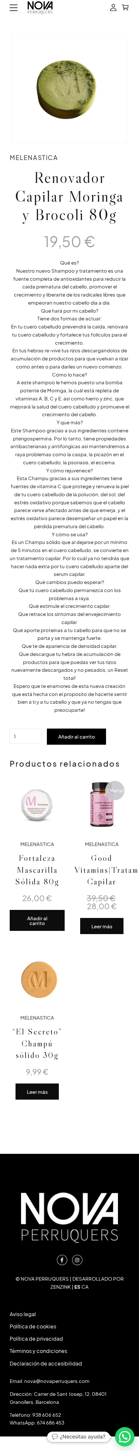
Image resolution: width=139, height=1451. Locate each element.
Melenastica (34, 157)
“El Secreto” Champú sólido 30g (37, 1043)
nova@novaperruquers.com (57, 1381)
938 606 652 (46, 1415)
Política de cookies (33, 1326)
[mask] (37, 803)
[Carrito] (125, 8)
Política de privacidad (36, 1338)
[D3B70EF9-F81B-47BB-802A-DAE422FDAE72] (101, 803)
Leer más (101, 926)
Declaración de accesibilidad (46, 1363)
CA (85, 1287)
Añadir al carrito (76, 736)
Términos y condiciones (38, 1350)
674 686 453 (50, 1422)
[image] (37, 977)
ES (77, 1287)
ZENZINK (60, 1287)
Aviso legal (23, 1314)
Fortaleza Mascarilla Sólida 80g (37, 870)
